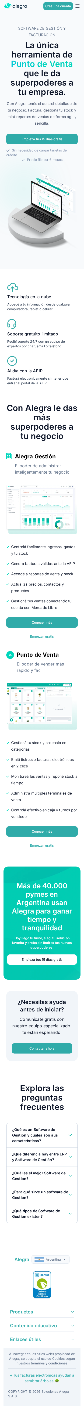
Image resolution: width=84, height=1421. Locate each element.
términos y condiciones (49, 1363)
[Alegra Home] (15, 6)
